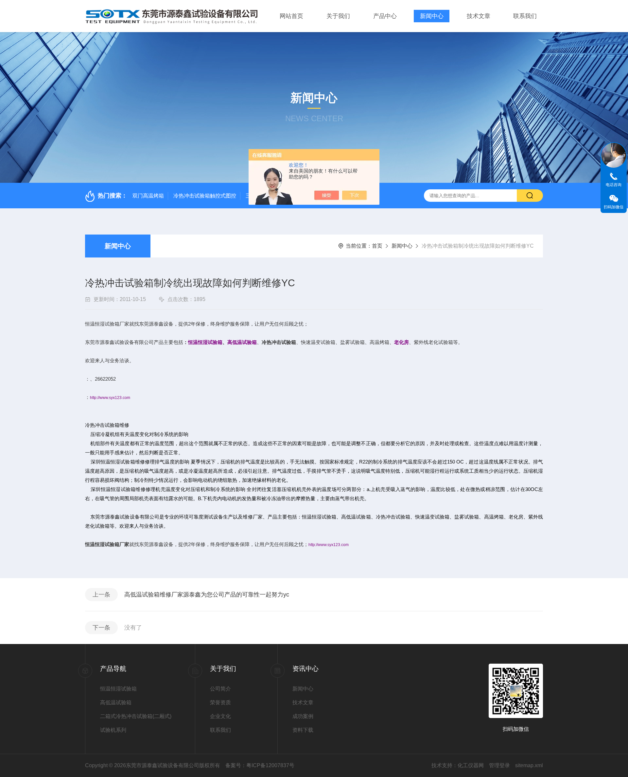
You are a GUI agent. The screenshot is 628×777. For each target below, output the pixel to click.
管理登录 (499, 765)
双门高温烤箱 (148, 196)
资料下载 (302, 730)
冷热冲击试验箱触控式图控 (204, 196)
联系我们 (525, 16)
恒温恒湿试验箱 (118, 689)
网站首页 (291, 16)
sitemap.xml (529, 765)
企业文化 (220, 716)
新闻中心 (432, 16)
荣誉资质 (220, 702)
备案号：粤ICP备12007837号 (259, 765)
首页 (377, 246)
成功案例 (302, 716)
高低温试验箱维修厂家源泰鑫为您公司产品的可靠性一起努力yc (206, 594)
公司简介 (220, 689)
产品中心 (385, 16)
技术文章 (478, 16)
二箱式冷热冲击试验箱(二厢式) (135, 716)
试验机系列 (113, 730)
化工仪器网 (471, 765)
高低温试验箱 (115, 702)
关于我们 (338, 16)
